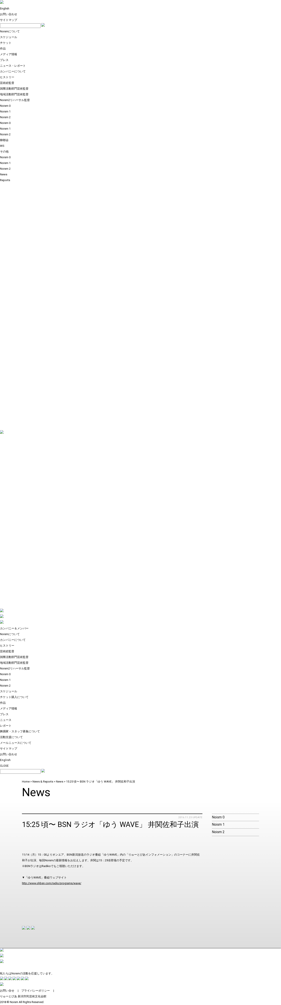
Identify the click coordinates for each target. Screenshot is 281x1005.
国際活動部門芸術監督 (14, 88)
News (3, 174)
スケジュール (8, 37)
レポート (5, 725)
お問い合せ (7, 990)
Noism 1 (5, 111)
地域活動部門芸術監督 (14, 94)
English (4, 8)
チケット (5, 42)
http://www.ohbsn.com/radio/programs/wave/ (51, 883)
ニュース (5, 720)
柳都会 (4, 140)
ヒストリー (7, 77)
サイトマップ (8, 20)
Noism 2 (5, 117)
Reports (5, 180)
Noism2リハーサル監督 (15, 100)
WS (2, 145)
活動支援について (11, 737)
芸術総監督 (7, 83)
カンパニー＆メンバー (14, 628)
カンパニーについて (13, 71)
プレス (4, 60)
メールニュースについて (15, 742)
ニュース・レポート (13, 65)
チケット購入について (14, 697)
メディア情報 (8, 54)
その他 (4, 151)
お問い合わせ (8, 14)
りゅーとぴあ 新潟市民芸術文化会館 (23, 996)
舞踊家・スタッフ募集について (20, 731)
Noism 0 (5, 105)
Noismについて (10, 31)
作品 (3, 48)
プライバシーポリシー (35, 990)
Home (26, 781)
